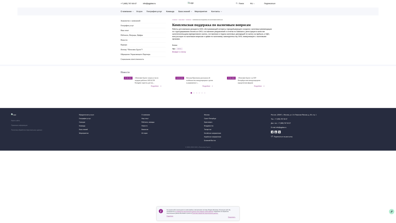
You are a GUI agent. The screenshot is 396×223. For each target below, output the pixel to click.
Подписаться (269, 3)
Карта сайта (15, 120)
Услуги (139, 11)
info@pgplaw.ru (149, 3)
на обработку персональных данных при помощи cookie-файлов (194, 211)
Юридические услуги (86, 115)
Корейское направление (212, 137)
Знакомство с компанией (130, 21)
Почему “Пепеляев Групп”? (132, 50)
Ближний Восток (210, 140)
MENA (179, 49)
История (144, 133)
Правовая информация (19, 125)
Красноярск (208, 122)
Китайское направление (212, 133)
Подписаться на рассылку (283, 137)
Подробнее (155, 86)
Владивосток (208, 126)
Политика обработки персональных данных (26, 130)
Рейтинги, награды (147, 122)
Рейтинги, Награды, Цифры (132, 35)
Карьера (124, 45)
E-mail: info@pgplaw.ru (278, 127)
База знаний (184, 11)
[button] (274, 80)
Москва (206, 115)
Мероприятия (201, 11)
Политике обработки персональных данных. (205, 213)
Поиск (241, 3)
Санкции (82, 122)
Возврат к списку (179, 52)
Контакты (215, 11)
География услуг (154, 11)
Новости (124, 40)
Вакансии (144, 129)
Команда (170, 11)
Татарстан (207, 129)
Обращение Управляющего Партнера (135, 54)
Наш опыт (125, 30)
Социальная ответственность (132, 59)
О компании (126, 11)
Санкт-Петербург (210, 118)
